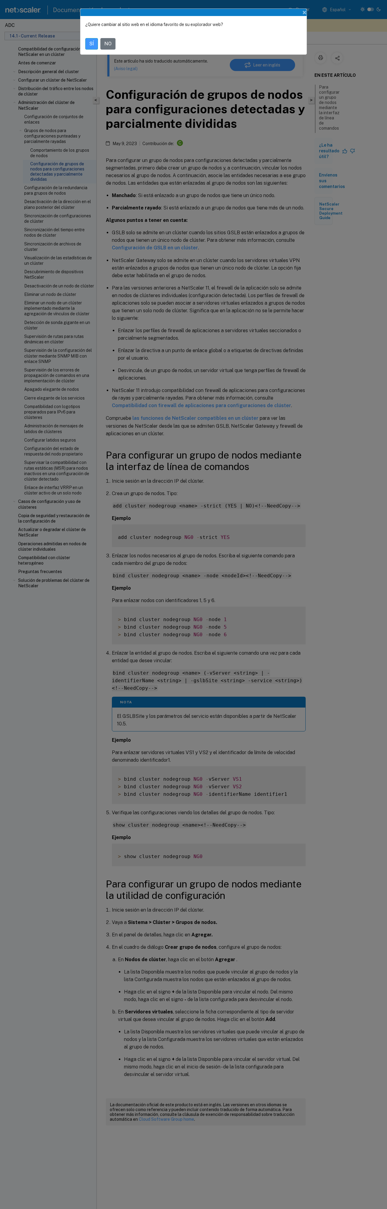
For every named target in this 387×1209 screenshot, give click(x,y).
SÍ (91, 44)
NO (108, 44)
